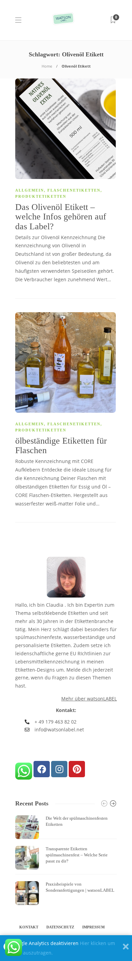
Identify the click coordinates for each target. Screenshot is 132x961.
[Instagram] (59, 769)
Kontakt (28, 927)
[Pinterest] (77, 769)
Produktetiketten (40, 196)
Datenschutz (60, 927)
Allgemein (29, 190)
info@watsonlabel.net (59, 729)
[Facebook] (42, 769)
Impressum (93, 927)
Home (47, 66)
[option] (66, 860)
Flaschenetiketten (74, 190)
